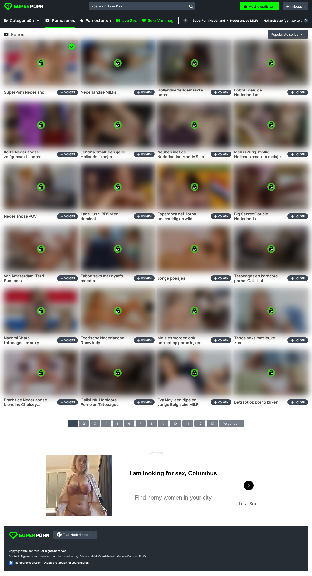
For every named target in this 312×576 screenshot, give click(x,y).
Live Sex (129, 20)
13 (212, 423)
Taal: (75, 534)
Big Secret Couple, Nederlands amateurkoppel (251, 216)
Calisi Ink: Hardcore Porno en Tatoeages (99, 402)
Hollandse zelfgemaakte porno (287, 20)
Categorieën (22, 20)
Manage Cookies (127, 556)
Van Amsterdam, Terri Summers (24, 278)
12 (199, 423)
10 (175, 423)
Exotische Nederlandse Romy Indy (102, 340)
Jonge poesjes (171, 278)
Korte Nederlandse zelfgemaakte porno (23, 154)
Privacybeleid (88, 556)
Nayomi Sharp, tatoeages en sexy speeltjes (21, 340)
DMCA (143, 556)
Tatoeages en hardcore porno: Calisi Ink (256, 278)
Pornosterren (98, 20)
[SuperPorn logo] (23, 7)
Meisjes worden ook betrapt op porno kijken (179, 340)
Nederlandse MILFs (244, 20)
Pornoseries (63, 20)
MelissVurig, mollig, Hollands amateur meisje (257, 154)
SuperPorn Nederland (209, 20)
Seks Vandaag (161, 20)
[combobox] (142, 6)
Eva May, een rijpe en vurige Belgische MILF (177, 402)
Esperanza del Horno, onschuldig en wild (177, 216)
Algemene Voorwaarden (35, 556)
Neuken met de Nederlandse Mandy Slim (180, 154)
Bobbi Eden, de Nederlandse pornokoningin (248, 92)
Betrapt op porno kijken (256, 402)
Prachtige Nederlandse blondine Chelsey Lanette (25, 402)
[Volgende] (306, 20)
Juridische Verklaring (65, 556)
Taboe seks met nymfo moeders (102, 278)
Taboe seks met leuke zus (254, 340)
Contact (14, 556)
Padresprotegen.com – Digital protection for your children (51, 562)
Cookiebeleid (106, 556)
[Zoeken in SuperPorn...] (191, 6)
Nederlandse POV (20, 216)
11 (187, 423)
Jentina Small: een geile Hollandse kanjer (103, 154)
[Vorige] (185, 20)
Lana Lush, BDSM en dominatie (99, 216)
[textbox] (138, 6)
